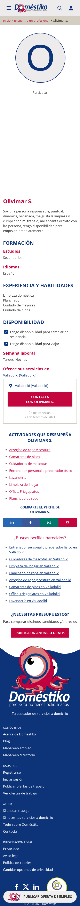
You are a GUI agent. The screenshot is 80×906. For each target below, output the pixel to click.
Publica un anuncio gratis (40, 633)
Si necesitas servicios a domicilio (28, 817)
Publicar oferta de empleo (47, 896)
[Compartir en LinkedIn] (12, 522)
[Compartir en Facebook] (31, 522)
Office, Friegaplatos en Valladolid (34, 594)
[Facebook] (16, 887)
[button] (9, 8)
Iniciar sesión (13, 779)
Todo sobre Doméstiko (21, 824)
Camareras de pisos (24, 457)
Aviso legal (11, 855)
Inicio (6, 20)
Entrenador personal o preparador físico (40, 470)
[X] (26, 887)
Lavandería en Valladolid (28, 601)
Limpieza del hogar (24, 484)
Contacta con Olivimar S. (40, 399)
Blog (6, 741)
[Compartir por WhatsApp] (49, 522)
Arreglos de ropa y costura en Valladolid (40, 580)
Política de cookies (17, 862)
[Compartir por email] (67, 522)
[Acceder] (71, 8)
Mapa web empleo (17, 748)
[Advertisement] (40, 149)
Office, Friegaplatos (24, 491)
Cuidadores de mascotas (28, 463)
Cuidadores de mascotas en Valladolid (38, 559)
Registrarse (12, 772)
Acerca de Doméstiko (19, 734)
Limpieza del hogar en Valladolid (34, 566)
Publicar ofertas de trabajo (24, 786)
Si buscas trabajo (16, 810)
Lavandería (17, 477)
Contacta (10, 831)
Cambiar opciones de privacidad (28, 869)
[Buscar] (59, 8)
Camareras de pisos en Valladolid (35, 587)
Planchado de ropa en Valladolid (34, 573)
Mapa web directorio (19, 755)
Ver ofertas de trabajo (20, 793)
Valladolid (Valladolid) (19, 375)
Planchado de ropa (24, 498)
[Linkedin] (36, 887)
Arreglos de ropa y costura (29, 450)
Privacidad (11, 849)
